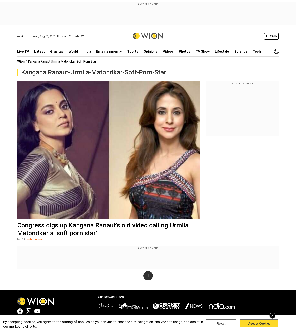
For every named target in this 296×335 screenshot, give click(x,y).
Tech (257, 51)
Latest (39, 51)
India (87, 51)
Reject (221, 323)
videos (168, 51)
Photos (184, 51)
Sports (132, 51)
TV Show (203, 51)
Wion (21, 61)
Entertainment (108, 51)
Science (240, 51)
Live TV (23, 51)
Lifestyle (222, 51)
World (73, 51)
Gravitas (56, 51)
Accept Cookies (259, 323)
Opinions (150, 51)
